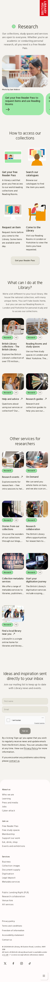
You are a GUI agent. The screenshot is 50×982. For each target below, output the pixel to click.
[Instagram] (21, 963)
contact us (14, 760)
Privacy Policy (31, 748)
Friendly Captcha (39, 723)
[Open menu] (44, 976)
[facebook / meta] (13, 963)
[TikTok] (30, 963)
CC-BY (5, 955)
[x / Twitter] (5, 963)
